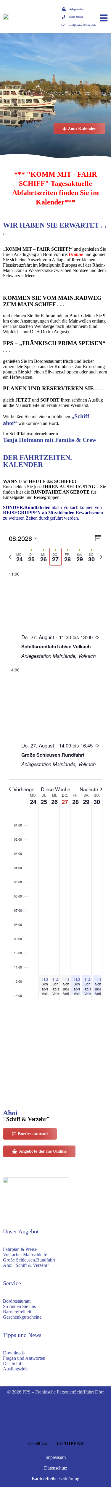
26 (54, 801)
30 (97, 801)
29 (86, 801)
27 (65, 801)
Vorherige (23, 789)
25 (44, 801)
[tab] (20, 557)
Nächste (89, 789)
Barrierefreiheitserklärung (55, 1478)
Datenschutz (55, 1467)
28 (75, 801)
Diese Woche (55, 789)
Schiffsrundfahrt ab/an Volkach (56, 646)
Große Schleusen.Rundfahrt (52, 754)
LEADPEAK (70, 1443)
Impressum (55, 1457)
